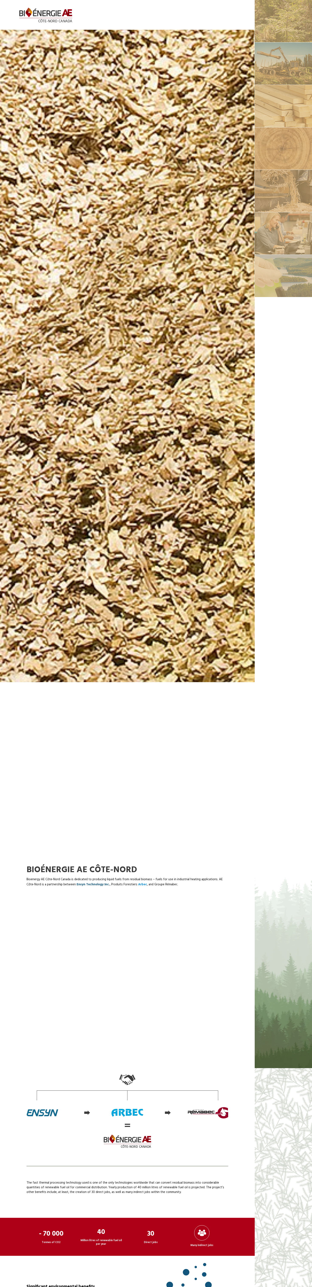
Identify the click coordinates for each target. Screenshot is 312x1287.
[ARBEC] (283, 106)
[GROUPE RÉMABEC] (283, 21)
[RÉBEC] (283, 63)
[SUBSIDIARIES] (283, 148)
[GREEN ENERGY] (283, 276)
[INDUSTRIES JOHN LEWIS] (283, 191)
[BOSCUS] (283, 233)
